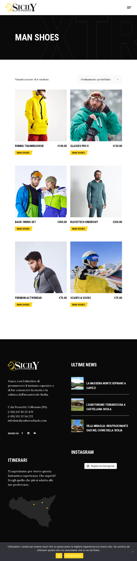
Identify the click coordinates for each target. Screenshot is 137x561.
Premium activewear (28, 298)
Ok (59, 555)
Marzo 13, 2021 (93, 378)
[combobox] (99, 79)
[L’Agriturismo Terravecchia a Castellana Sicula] (77, 404)
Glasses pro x (79, 146)
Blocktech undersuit (84, 222)
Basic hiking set (25, 222)
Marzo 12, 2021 (93, 400)
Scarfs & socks (80, 298)
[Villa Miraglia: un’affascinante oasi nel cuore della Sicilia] (77, 426)
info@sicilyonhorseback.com (27, 420)
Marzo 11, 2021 (93, 421)
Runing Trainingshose (29, 146)
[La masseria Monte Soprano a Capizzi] (77, 383)
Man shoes (23, 152)
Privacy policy (74, 555)
